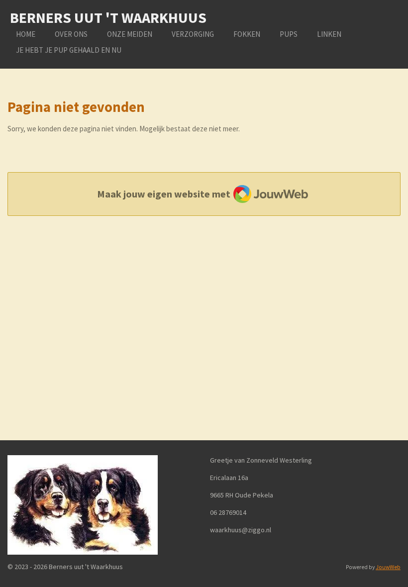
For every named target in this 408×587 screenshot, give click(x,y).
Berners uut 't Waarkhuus (108, 17)
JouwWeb (388, 567)
